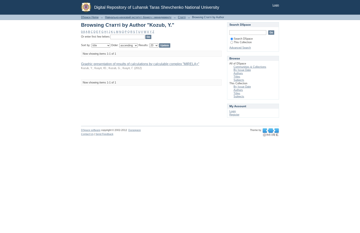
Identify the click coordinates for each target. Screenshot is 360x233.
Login (275, 5)
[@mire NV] (270, 132)
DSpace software (90, 130)
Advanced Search (240, 47)
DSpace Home (90, 17)
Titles (237, 76)
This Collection (243, 42)
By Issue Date (242, 70)
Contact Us (87, 134)
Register (234, 114)
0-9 (83, 31)
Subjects (239, 80)
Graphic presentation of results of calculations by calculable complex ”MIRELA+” (140, 64)
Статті (182, 17)
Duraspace (134, 130)
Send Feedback (104, 134)
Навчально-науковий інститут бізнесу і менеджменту (138, 17)
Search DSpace (243, 38)
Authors (238, 73)
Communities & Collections (250, 66)
